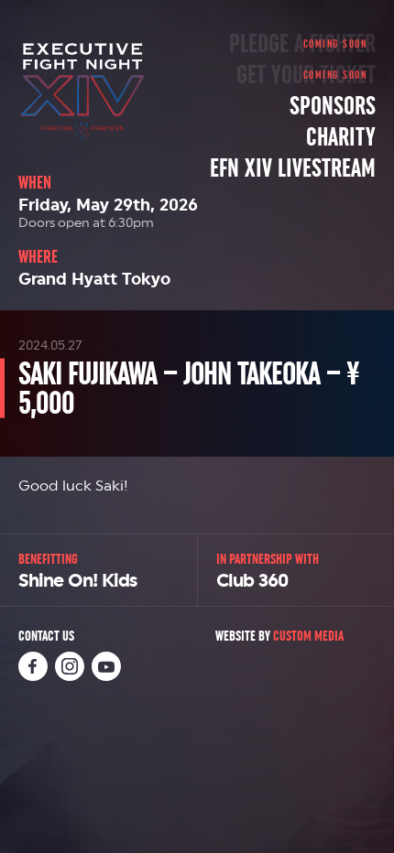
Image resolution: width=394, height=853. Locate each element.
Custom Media (308, 635)
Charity (341, 137)
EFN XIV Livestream (293, 168)
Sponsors (333, 106)
